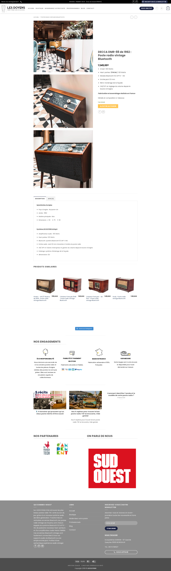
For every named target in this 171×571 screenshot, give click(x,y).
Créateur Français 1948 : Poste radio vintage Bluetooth (68, 298)
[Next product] (131, 17)
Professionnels (73, 8)
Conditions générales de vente (92, 565)
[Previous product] (135, 17)
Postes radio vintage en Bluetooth (53, 17)
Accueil (31, 8)
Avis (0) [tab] (51, 198)
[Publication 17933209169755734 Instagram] (84, 319)
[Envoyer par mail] (103, 111)
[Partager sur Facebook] (99, 111)
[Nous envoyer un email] (42, 546)
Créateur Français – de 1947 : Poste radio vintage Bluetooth (94, 298)
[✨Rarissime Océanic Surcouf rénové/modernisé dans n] (104, 319)
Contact (90, 8)
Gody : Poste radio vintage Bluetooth (119, 297)
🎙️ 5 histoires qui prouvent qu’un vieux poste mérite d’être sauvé (50, 413)
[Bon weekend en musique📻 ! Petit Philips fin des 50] (43, 319)
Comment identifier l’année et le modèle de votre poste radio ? (121, 394)
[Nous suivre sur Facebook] (133, 1)
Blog (83, 8)
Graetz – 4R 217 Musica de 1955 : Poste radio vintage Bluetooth (42, 298)
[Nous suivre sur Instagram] (136, 1)
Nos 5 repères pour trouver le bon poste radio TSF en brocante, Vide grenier (85, 414)
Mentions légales (74, 565)
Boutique (39, 8)
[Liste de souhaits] (156, 8)
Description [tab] (40, 198)
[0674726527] (21, 1)
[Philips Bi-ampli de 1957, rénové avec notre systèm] (124, 319)
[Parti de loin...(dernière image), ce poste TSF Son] (63, 319)
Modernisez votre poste (55, 8)
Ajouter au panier (108, 106)
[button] (154, 1)
